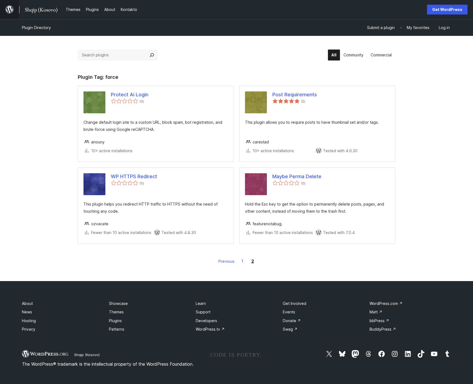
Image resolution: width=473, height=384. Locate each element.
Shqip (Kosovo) (87, 355)
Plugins (115, 320)
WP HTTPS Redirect (134, 176)
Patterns (116, 329)
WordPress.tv (210, 329)
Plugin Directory (36, 27)
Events (289, 312)
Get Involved (294, 303)
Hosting (29, 320)
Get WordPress (447, 9)
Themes (116, 312)
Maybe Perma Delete (296, 176)
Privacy (28, 329)
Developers (206, 320)
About (27, 303)
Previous (226, 261)
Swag (290, 329)
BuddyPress (383, 329)
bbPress (379, 320)
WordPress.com (386, 303)
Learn (201, 303)
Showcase (118, 303)
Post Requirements (294, 94)
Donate (292, 320)
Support (203, 312)
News (27, 312)
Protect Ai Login (129, 94)
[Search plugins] (151, 55)
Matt (376, 312)
